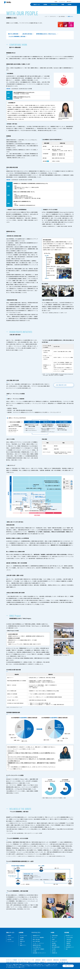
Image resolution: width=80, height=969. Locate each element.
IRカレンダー (54, 941)
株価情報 (54, 952)
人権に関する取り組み (27, 34)
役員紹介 (22, 939)
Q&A (67, 949)
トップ (46, 16)
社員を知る (69, 941)
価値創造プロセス (36, 935)
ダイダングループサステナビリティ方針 (26, 960)
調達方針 (44, 960)
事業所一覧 (22, 941)
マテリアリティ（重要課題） (38, 937)
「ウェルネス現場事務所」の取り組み (16, 36)
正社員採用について (70, 947)
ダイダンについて (23, 935)
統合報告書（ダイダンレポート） (39, 952)
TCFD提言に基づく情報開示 (38, 949)
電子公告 (54, 951)
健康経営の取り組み (37, 945)
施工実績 (9, 939)
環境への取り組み (36, 939)
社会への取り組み (62, 16)
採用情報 (69, 4)
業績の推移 (54, 945)
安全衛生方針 (49, 960)
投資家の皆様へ (55, 935)
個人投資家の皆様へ (56, 947)
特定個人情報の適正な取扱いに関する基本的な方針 (16, 962)
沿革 (21, 943)
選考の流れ (69, 945)
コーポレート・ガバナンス (38, 943)
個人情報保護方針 (63, 960)
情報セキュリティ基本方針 (33, 962)
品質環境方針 (38, 960)
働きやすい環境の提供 (13, 34)
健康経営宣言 (56, 960)
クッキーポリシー (11, 967)
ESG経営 (54, 949)
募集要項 (68, 943)
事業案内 (9, 935)
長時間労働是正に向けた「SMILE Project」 (46, 34)
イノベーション (11, 941)
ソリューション (11, 937)
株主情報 (54, 943)
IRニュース (54, 937)
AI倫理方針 (42, 962)
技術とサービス (37, 4)
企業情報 (45, 4)
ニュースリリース (62, 1)
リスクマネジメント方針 (52, 962)
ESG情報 (34, 951)
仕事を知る (69, 939)
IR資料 (53, 939)
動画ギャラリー (23, 945)
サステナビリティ (54, 4)
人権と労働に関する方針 (61, 385)
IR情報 (62, 4)
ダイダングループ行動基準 (11, 960)
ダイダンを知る (70, 937)
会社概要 (22, 937)
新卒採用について (69, 935)
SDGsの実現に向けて (37, 947)
